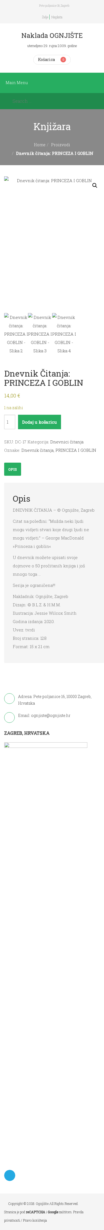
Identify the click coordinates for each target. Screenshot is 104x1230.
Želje (45, 17)
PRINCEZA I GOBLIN (75, 450)
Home (39, 144)
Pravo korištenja (35, 1220)
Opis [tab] (12, 469)
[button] (95, 185)
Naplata (56, 17)
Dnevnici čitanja (66, 442)
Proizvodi (60, 144)
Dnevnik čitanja (37, 450)
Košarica (46, 59)
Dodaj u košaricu (39, 422)
